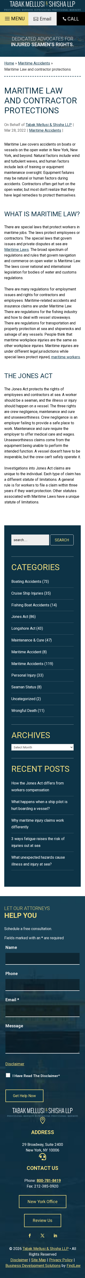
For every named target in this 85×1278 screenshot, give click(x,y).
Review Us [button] (42, 1220)
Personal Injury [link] (23, 675)
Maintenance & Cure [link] (27, 640)
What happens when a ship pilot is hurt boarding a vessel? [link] (39, 805)
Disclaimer (14, 1064)
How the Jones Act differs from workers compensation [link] (37, 786)
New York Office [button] (43, 1201)
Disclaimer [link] (19, 1260)
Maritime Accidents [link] (45, 130)
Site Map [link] (38, 1260)
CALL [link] (73, 19)
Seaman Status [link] (23, 687)
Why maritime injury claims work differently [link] (37, 823)
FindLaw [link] (74, 1265)
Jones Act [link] (19, 616)
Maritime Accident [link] (26, 652)
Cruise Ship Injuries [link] (27, 593)
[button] (14, 17)
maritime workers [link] (65, 357)
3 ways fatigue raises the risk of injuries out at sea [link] (38, 842)
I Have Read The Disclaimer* (36, 1076)
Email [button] (45, 19)
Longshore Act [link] (23, 628)
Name (11, 947)
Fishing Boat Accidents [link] (30, 605)
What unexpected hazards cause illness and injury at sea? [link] (38, 860)
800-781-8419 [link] (49, 1180)
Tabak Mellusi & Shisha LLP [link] (49, 124)
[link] (42, 6)
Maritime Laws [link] (16, 249)
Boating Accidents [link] (26, 581)
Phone (11, 973)
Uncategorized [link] (23, 699)
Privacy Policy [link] (61, 1260)
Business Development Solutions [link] (33, 1265)
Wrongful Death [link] (24, 710)
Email (12, 999)
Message (14, 1025)
